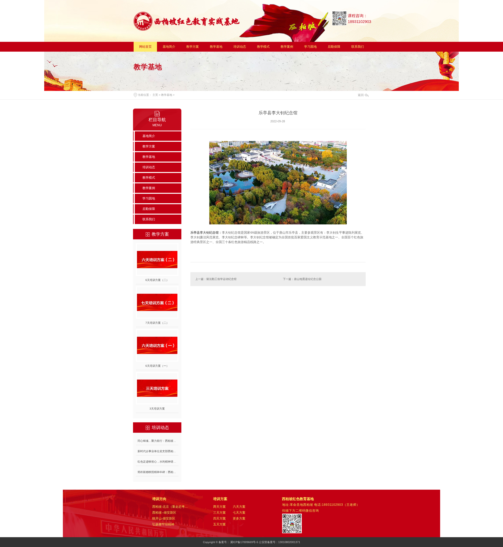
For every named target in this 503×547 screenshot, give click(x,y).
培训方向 (159, 499)
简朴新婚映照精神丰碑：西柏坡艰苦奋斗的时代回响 (158, 472)
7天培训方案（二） (157, 322)
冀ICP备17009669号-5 (244, 542)
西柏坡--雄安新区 (164, 512)
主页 (155, 94)
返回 (361, 95)
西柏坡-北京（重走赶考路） (171, 506)
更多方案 (239, 518)
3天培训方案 (157, 408)
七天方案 (239, 512)
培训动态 (239, 46)
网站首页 (145, 46)
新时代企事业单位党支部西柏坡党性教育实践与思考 (158, 451)
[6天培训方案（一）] (157, 345)
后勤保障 (334, 46)
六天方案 (239, 506)
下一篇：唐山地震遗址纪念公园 (302, 279)
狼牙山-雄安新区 (163, 518)
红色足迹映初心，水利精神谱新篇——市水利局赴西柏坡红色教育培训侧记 (158, 461)
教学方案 (192, 46)
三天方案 (219, 512)
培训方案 (220, 499)
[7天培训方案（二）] (157, 302)
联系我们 (357, 46)
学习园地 (310, 46)
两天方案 (219, 506)
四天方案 (219, 518)
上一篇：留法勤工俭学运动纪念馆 (216, 279)
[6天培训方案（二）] (157, 259)
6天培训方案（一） (157, 365)
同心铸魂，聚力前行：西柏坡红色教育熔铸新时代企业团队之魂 (158, 440)
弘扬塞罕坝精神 (163, 524)
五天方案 (219, 524)
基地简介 (169, 46)
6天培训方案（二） (157, 280)
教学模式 (263, 46)
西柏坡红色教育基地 (298, 499)
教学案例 (287, 46)
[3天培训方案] (157, 388)
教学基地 (216, 46)
